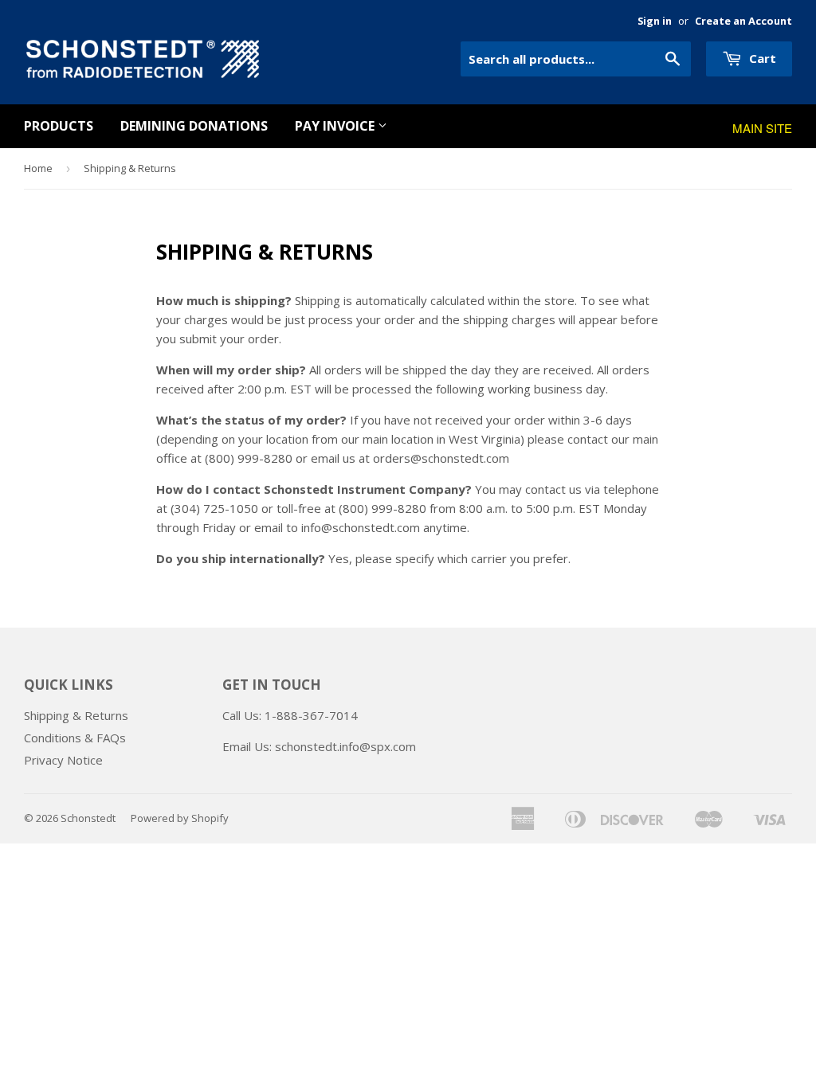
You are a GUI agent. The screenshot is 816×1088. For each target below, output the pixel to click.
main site (762, 127)
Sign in (655, 21)
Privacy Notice (63, 760)
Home (38, 168)
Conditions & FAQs (75, 738)
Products (58, 126)
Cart (761, 58)
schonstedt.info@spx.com (345, 746)
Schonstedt (88, 818)
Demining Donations (194, 126)
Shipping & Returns (76, 715)
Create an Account (743, 21)
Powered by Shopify (180, 818)
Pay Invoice (336, 126)
